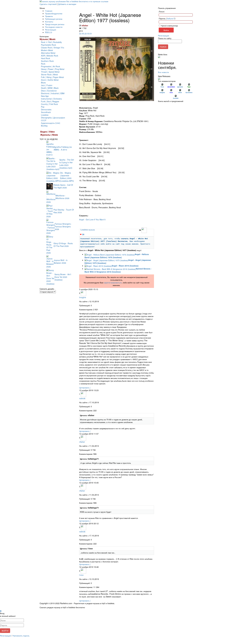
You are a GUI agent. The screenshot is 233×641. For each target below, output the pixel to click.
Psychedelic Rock (48, 44)
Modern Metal (47, 50)
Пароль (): (167, 18)
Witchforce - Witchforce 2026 (62, 197)
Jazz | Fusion (46, 85)
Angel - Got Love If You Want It (92, 219)
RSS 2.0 (48, 32)
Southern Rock (47, 61)
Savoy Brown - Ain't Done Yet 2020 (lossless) (62, 277)
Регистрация (50, 29)
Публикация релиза (53, 19)
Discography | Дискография (53, 117)
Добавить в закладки (67, 4)
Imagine (82, 297)
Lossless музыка (87, 229)
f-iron (81, 575)
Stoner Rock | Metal (49, 74)
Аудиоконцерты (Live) (50, 123)
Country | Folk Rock (49, 104)
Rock (43, 63)
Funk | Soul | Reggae (50, 101)
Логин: (162, 11)
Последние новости (53, 27)
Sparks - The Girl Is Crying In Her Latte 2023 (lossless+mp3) (66, 163)
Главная (48, 10)
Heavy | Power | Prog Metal (52, 69)
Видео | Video (47, 131)
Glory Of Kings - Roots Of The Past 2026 (63, 244)
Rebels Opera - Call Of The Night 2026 (63, 186)
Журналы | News (49, 134)
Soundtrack (46, 112)
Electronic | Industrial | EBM (52, 93)
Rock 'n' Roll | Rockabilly (51, 42)
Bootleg (44, 125)
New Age (45, 96)
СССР (43, 120)
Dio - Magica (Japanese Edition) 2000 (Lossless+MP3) (67, 176)
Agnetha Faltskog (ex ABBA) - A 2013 (63, 148)
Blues (43, 82)
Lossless (44, 115)
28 (82, 234)
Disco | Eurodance (49, 90)
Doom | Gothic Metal (50, 80)
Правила (49, 16)
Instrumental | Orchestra (51, 98)
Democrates (46, 109)
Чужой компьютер (169, 25)
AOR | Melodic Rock (49, 55)
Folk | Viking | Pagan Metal (52, 77)
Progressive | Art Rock (50, 66)
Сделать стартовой (48, 4)
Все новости (163, 72)
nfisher (85, 25)
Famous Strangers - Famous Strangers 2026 (63, 226)
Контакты (49, 21)
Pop (42, 106)
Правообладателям (53, 13)
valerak (82, 398)
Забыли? (170, 18)
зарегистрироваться (113, 282)
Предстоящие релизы (54, 24)
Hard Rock (45, 58)
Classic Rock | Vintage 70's (52, 47)
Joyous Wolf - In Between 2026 (61, 261)
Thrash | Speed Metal (50, 71)
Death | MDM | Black (50, 88)
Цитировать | (84, 387)
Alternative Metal (48, 53)
